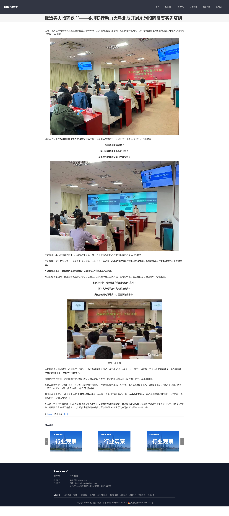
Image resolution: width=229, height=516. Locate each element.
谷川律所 (123, 495)
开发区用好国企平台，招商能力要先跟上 (66, 441)
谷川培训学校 (102, 495)
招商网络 (84, 495)
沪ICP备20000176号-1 (118, 503)
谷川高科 (57, 483)
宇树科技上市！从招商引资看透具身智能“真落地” (114, 441)
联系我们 (74, 476)
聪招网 (92, 495)
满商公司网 (114, 495)
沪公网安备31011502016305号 (141, 503)
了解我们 (57, 476)
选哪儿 (75, 495)
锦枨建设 (151, 495)
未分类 (66, 414)
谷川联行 (57, 480)
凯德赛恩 (141, 495)
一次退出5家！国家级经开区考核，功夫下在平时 (162, 441)
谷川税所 (132, 495)
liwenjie (49, 414)
